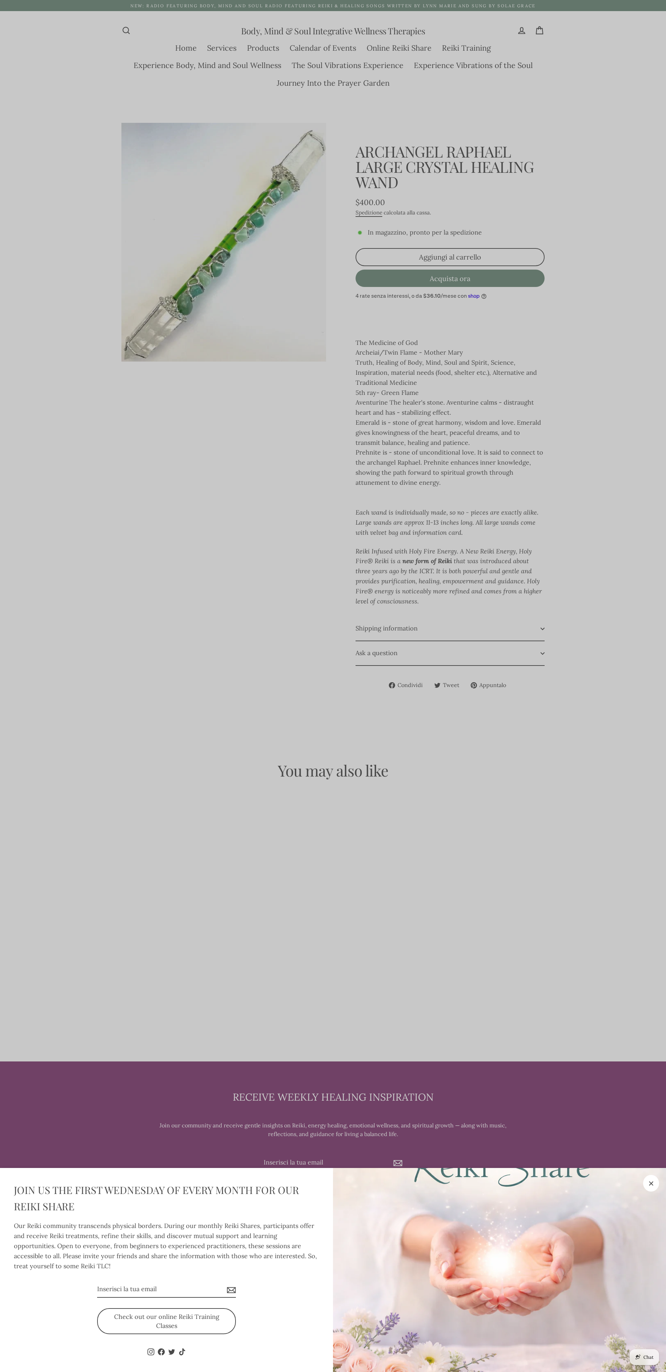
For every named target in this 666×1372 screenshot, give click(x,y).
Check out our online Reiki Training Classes (166, 1321)
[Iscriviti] (230, 1289)
